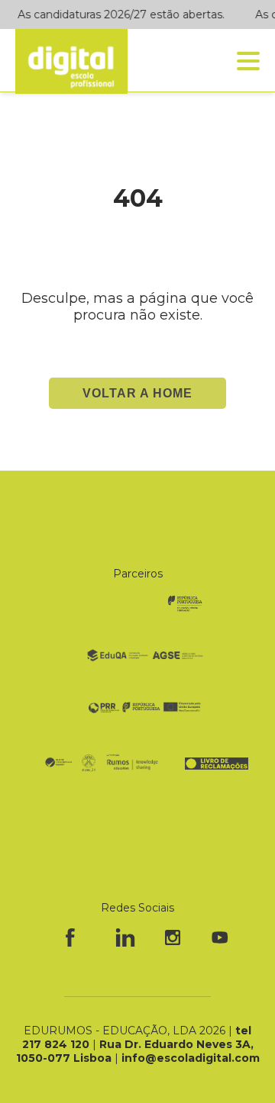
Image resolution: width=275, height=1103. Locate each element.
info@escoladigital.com (190, 1058)
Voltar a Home (137, 393)
